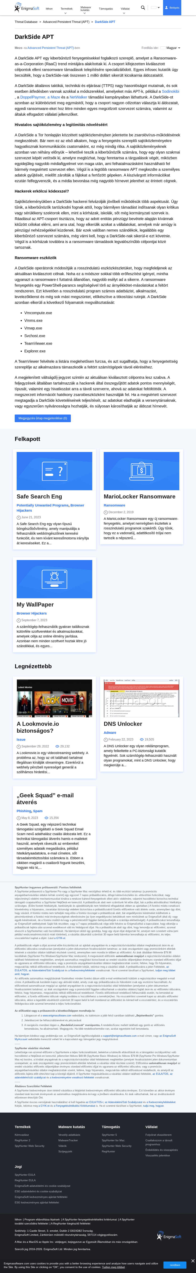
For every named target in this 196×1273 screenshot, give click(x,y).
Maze (55, 97)
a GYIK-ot (59, 938)
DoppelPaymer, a (35, 97)
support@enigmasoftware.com (120, 1036)
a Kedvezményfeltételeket (161, 1102)
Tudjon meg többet (113, 1267)
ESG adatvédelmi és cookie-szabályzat (38, 1191)
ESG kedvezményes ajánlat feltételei (37, 1202)
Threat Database (26, 22)
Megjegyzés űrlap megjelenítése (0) (43, 418)
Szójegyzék (65, 1151)
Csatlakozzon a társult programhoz (158, 1142)
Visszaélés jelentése (157, 1155)
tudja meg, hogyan (153, 1106)
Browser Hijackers (32, 613)
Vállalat (125, 8)
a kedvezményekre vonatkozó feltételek (72, 1077)
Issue (21, 739)
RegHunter (108, 1151)
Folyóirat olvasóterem (158, 1134)
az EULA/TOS (160, 1074)
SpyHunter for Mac (113, 1140)
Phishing (24, 811)
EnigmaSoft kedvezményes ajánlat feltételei (41, 1196)
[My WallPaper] (54, 579)
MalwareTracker (68, 1140)
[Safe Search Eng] (54, 471)
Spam (37, 811)
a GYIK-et (44, 1106)
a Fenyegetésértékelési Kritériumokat (74, 1106)
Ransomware (114, 505)
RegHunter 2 (22, 1140)
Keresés (143, 8)
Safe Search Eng (39, 496)
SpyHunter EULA (25, 1174)
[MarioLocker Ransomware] (141, 471)
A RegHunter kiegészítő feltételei (70, 1223)
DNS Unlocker (123, 724)
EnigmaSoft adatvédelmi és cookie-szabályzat (42, 1185)
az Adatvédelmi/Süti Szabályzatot (123, 1102)
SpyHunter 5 (109, 1134)
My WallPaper (35, 604)
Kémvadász (22, 1134)
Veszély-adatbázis (69, 1134)
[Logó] (27, 7)
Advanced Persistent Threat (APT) (66, 22)
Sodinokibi (170, 91)
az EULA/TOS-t (94, 1102)
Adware (110, 733)
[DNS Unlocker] (141, 698)
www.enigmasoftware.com (57, 1015)
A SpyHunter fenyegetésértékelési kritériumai (90, 1219)
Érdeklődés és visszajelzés (161, 1149)
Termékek (67, 8)
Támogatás (106, 8)
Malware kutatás (86, 8)
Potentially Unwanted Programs (43, 505)
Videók (62, 1145)
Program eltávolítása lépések (42, 1219)
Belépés (174, 7)
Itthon (49, 8)
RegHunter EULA (25, 1180)
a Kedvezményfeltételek (81, 970)
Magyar (159, 7)
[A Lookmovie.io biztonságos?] (54, 698)
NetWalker (78, 97)
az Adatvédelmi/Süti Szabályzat (46, 970)
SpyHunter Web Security (29, 1145)
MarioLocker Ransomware (140, 496)
